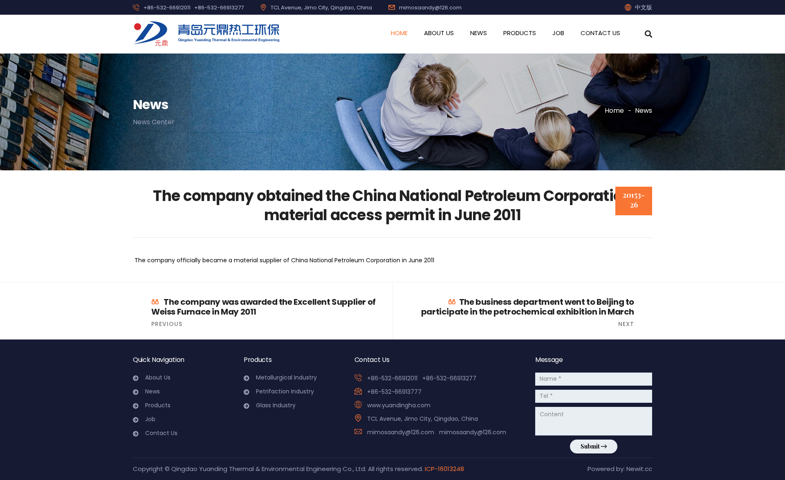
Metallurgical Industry (286, 377)
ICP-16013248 (444, 468)
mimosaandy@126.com (430, 7)
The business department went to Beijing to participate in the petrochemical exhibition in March (527, 306)
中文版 (643, 7)
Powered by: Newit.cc (620, 468)
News (478, 33)
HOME (399, 33)
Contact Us (600, 33)
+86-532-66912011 (167, 7)
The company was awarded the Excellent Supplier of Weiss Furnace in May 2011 (263, 306)
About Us (439, 33)
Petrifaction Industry (285, 391)
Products (519, 33)
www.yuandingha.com (399, 405)
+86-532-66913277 (219, 7)
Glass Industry (276, 405)
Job (558, 33)
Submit (591, 446)
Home (614, 110)
